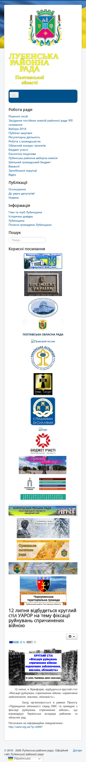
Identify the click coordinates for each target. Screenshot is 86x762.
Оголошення (17, 189)
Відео (12, 174)
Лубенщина (16, 220)
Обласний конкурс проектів (27, 145)
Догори (77, 750)
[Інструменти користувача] (71, 637)
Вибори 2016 (17, 129)
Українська (21, 758)
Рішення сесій (18, 116)
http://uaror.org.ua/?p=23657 (26, 727)
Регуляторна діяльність (24, 137)
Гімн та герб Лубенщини (25, 212)
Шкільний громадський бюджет (30, 162)
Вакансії (14, 166)
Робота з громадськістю (25, 141)
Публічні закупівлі (20, 133)
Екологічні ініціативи (22, 154)
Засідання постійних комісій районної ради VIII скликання (41, 122)
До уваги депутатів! (22, 193)
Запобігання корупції (23, 170)
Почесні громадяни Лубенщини (30, 224)
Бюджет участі (18, 149)
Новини (14, 197)
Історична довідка (21, 216)
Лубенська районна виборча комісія (33, 158)
